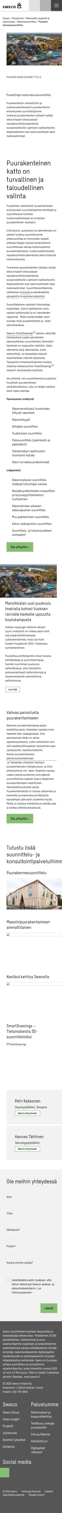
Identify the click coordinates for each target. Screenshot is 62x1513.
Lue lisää (12, 689)
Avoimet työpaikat (14, 1440)
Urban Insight (11, 1419)
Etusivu (6, 18)
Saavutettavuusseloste (13, 1494)
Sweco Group (11, 1412)
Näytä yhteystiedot (27, 1113)
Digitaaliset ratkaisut (38, 1450)
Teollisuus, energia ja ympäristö (42, 1425)
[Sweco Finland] (12, 5)
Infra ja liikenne (40, 1434)
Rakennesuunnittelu (26, 21)
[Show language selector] (34, 5)
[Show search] (45, 5)
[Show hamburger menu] (56, 5)
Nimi (9, 1196)
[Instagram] (15, 1470)
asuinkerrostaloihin (34, 296)
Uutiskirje (9, 1446)
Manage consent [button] (36, 1494)
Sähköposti (13, 1229)
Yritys (10, 1213)
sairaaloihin (13, 296)
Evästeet (49, 1491)
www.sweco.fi (32, 1376)
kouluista (25, 292)
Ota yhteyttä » (20, 547)
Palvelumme (18, 18)
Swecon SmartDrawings (20, 333)
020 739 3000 (20, 1391)
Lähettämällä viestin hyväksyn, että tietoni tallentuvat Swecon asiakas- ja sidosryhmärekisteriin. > (33, 1286)
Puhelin (11, 1246)
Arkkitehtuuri (39, 1441)
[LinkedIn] (25, 1470)
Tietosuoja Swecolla (31, 1491)
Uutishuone (10, 1433)
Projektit (8, 1426)
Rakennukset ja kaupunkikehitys (41, 1414)
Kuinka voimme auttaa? (20, 1262)
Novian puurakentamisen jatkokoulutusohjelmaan (20, 756)
